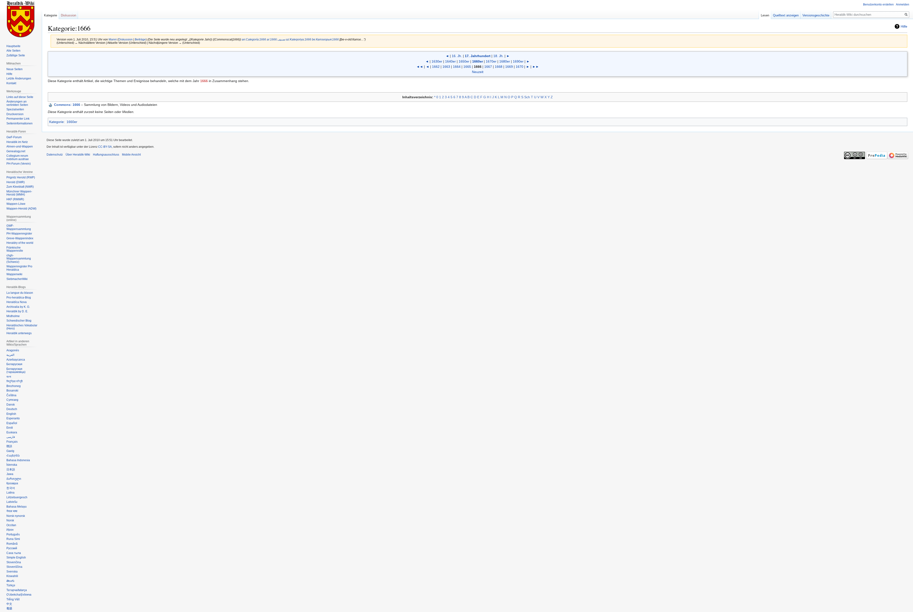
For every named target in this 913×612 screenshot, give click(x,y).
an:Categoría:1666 (254, 39)
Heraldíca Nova (16, 302)
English (11, 414)
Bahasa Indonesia (18, 460)
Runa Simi (13, 539)
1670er (491, 61)
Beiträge (140, 39)
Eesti (9, 427)
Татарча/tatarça (16, 590)
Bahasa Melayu (16, 506)
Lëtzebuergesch (16, 497)
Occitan (11, 525)
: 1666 (67, 105)
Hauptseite (13, 46)
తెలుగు (10, 581)
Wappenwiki (14, 274)
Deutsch (11, 409)
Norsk (10, 520)
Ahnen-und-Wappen (19, 146)
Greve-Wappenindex (19, 238)
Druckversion (15, 114)
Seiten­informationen (19, 123)
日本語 (10, 469)
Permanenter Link (17, 118)
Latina (10, 492)
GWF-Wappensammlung (18, 227)
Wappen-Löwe (15, 204)
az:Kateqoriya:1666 (298, 39)
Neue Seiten (14, 69)
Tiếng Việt (12, 599)
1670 (519, 67)
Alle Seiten (13, 50)
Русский (11, 548)
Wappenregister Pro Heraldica (19, 268)
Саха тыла (13, 553)
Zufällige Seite (15, 55)
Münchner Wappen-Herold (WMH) (19, 193)
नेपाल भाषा (11, 511)
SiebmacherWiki (17, 279)
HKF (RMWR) (15, 199)
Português (13, 534)
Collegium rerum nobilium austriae (17, 157)
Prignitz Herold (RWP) (20, 177)
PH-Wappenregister (19, 233)
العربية (10, 355)
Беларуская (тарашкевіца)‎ (15, 370)
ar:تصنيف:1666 (276, 39)
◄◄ (419, 67)
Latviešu (11, 502)
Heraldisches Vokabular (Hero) (21, 327)
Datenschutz (55, 154)
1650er (464, 61)
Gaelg (10, 451)
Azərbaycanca (15, 359)
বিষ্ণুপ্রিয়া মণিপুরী (14, 381)
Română (12, 543)
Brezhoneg (13, 386)
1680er (504, 61)
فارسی (10, 437)
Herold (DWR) (15, 182)
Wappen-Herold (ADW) (21, 208)
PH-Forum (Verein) (18, 163)
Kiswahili (12, 576)
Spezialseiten (15, 109)
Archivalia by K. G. (18, 306)
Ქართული (13, 478)
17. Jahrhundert (477, 56)
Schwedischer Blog (18, 320)
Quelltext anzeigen (786, 15)
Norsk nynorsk (15, 516)
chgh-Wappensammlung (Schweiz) (18, 259)
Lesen (765, 15)
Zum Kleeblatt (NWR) (20, 186)
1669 (509, 67)
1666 (204, 81)
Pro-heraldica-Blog (18, 297)
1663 (446, 67)
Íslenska (11, 464)
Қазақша (12, 483)
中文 (9, 604)
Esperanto (13, 418)
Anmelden (902, 4)
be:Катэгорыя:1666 (325, 39)
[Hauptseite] (21, 19)
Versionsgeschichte (815, 15)
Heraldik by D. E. (17, 311)
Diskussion (125, 39)
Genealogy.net (15, 151)
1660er (477, 61)
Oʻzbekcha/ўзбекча (18, 594)
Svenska (12, 571)
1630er (437, 61)
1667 (488, 67)
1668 (498, 67)
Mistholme (13, 316)
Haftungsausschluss (106, 154)
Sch (527, 97)
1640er (450, 61)
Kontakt (11, 83)
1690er (518, 61)
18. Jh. (498, 56)
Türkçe (10, 585)
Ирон (10, 529)
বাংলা (8, 376)
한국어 (10, 488)
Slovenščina (14, 566)
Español (11, 423)
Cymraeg (12, 399)
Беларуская (14, 364)
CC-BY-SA (105, 146)
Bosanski (12, 390)
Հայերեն (13, 455)
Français (12, 441)
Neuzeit (477, 72)
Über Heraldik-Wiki (78, 154)
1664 (457, 67)
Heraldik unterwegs (19, 333)
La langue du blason (19, 292)
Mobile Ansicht (131, 154)
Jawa (9, 474)
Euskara (11, 432)
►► (535, 67)
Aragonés (12, 350)
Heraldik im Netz (17, 142)
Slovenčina (13, 562)
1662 (436, 67)
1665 (467, 67)
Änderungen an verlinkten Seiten (17, 103)
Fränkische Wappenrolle (14, 249)
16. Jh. (457, 56)
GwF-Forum (14, 137)
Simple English (16, 557)
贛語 (9, 446)
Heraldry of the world (19, 243)
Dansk (10, 404)
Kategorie (56, 122)
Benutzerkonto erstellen (878, 4)
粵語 (9, 608)
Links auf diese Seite (19, 97)
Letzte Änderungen (18, 78)
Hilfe (904, 26)
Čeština (11, 395)
